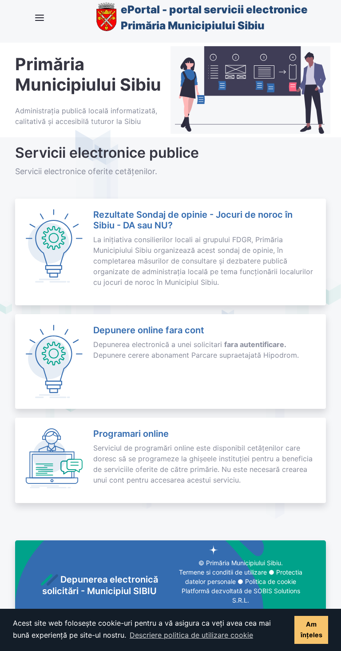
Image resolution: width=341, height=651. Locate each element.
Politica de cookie (270, 581)
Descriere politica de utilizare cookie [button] (191, 635)
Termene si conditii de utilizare (223, 572)
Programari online (131, 433)
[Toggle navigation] (40, 18)
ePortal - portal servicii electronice (214, 17)
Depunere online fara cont (148, 330)
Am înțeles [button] (311, 629)
